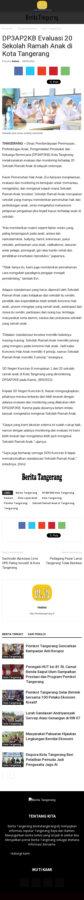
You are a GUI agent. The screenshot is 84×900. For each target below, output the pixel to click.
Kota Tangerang (51, 28)
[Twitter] (59, 882)
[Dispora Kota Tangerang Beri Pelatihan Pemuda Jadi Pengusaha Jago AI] (13, 759)
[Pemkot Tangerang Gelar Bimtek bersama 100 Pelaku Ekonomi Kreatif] (13, 697)
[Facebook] (24, 882)
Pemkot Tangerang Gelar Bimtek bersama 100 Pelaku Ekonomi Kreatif (53, 697)
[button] (78, 6)
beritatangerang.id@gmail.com (52, 853)
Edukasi (8, 497)
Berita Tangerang (26, 492)
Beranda (7, 28)
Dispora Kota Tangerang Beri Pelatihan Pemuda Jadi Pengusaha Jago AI (49, 759)
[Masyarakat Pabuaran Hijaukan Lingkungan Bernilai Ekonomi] (13, 738)
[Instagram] (48, 882)
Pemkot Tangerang (16, 503)
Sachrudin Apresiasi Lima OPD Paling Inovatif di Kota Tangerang (21, 563)
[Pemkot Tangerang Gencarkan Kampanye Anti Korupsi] (13, 651)
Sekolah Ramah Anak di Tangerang (53, 503)
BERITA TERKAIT (12, 634)
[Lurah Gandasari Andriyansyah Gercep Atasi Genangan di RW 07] (13, 718)
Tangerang (11, 508)
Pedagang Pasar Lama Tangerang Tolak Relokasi (64, 561)
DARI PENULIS (37, 634)
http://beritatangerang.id (42, 613)
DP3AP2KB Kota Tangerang (58, 492)
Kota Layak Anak (27, 497)
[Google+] (36, 882)
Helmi (15, 61)
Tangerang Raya (27, 28)
